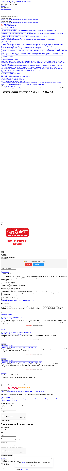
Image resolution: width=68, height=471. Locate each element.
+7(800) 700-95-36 (26, 1)
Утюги (44, 33)
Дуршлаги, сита (16, 49)
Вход (2, 9)
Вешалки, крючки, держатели (9, 82)
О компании (8, 19)
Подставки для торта (21, 68)
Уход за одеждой (16, 84)
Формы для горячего (23, 70)
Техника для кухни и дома (9, 29)
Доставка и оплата (18, 19)
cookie (23, 462)
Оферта (15, 400)
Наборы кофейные (24, 67)
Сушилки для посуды (57, 53)
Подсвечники (4, 62)
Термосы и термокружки (8, 76)
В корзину (3, 329)
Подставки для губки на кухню (54, 44)
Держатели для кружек (44, 49)
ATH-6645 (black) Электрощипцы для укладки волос (15, 334)
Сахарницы (49, 68)
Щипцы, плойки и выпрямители (45, 39)
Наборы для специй (13, 67)
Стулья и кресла (11, 65)
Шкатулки (31, 65)
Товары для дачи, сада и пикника (11, 73)
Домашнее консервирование (14, 47)
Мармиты (37, 65)
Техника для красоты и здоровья (11, 38)
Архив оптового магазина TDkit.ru (29, 87)
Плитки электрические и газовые (37, 36)
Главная (3, 19)
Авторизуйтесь (29, 325)
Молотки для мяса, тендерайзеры (36, 50)
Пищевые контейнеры (42, 46)
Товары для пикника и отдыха (23, 76)
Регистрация (7, 9)
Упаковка (5, 58)
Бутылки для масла (6, 46)
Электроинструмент (8, 72)
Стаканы (55, 68)
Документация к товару (28, 300)
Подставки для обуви (30, 62)
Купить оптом (5, 272)
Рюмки (30, 68)
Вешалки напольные (56, 61)
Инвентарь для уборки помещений (27, 82)
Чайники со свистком (51, 55)
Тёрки (8, 44)
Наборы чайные (5, 68)
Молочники (4, 67)
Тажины (3, 55)
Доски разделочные (6, 49)
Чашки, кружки (38, 70)
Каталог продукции (12, 87)
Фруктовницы (46, 61)
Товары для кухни (7, 43)
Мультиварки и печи (52, 33)
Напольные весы (51, 30)
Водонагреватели (32, 30)
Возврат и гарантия (28, 399)
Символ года (61, 62)
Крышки (14, 50)
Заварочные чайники (27, 49)
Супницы (9, 70)
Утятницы (20, 55)
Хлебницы (13, 44)
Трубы (23, 81)
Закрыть (3, 458)
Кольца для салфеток (51, 62)
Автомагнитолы (5, 75)
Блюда (2, 61)
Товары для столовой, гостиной (11, 59)
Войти (29, 264)
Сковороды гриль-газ (44, 53)
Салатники (35, 68)
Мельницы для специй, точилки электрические (28, 33)
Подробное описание (7, 300)
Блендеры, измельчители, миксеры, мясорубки (14, 30)
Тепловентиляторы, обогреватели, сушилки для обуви (16, 32)
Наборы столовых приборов (53, 67)
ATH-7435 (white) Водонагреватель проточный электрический (18, 347)
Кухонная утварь (22, 50)
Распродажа (7, 24)
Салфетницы (42, 68)
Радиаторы (18, 81)
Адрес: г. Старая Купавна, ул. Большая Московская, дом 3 (17, 391)
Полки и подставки (6, 84)
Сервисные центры (9, 86)
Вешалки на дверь (29, 61)
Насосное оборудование (7, 81)
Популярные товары (6, 314)
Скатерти (3, 44)
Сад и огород (4, 78)
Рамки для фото (40, 62)
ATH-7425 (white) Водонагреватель (10, 319)
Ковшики (9, 50)
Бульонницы (19, 61)
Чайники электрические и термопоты (17, 36)
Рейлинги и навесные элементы (31, 47)
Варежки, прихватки (18, 46)
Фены (9, 41)
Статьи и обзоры (28, 19)
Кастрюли (3, 50)
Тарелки (14, 70)
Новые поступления (10, 25)
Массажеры (4, 41)
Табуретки (25, 65)
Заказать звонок (5, 402)
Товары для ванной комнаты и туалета (13, 79)
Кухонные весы (42, 30)
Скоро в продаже (9, 27)
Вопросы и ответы (50, 399)
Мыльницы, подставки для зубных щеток (49, 82)
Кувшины (19, 65)
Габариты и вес (17, 300)
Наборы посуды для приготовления (56, 50)
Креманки (3, 65)
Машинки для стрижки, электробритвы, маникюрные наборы (18, 39)
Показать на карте (39, 391)
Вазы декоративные (10, 61)
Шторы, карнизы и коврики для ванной (33, 84)
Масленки (52, 65)
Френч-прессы (40, 55)
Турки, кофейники (22, 44)
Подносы (12, 68)
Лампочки (3, 36)
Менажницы (59, 65)
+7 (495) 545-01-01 (6, 397)
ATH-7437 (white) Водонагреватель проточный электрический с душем (21, 362)
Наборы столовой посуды (37, 67)
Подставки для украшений (16, 62)
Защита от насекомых (14, 78)
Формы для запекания (29, 55)
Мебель (12, 75)
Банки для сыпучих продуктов (36, 44)
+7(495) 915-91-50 (16, 1)
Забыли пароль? (25, 469)
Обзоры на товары (39, 399)
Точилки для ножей (11, 55)
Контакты (36, 19)
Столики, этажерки (6, 64)
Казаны (36, 49)
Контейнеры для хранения (58, 49)
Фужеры (31, 70)
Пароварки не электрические (9, 53)
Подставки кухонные (30, 46)
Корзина (3, 6)
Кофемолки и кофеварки (8, 33)
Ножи (2, 52)
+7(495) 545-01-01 (6, 1)
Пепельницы (37, 61)
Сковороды (35, 53)
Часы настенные (44, 65)
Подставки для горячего (24, 53)
